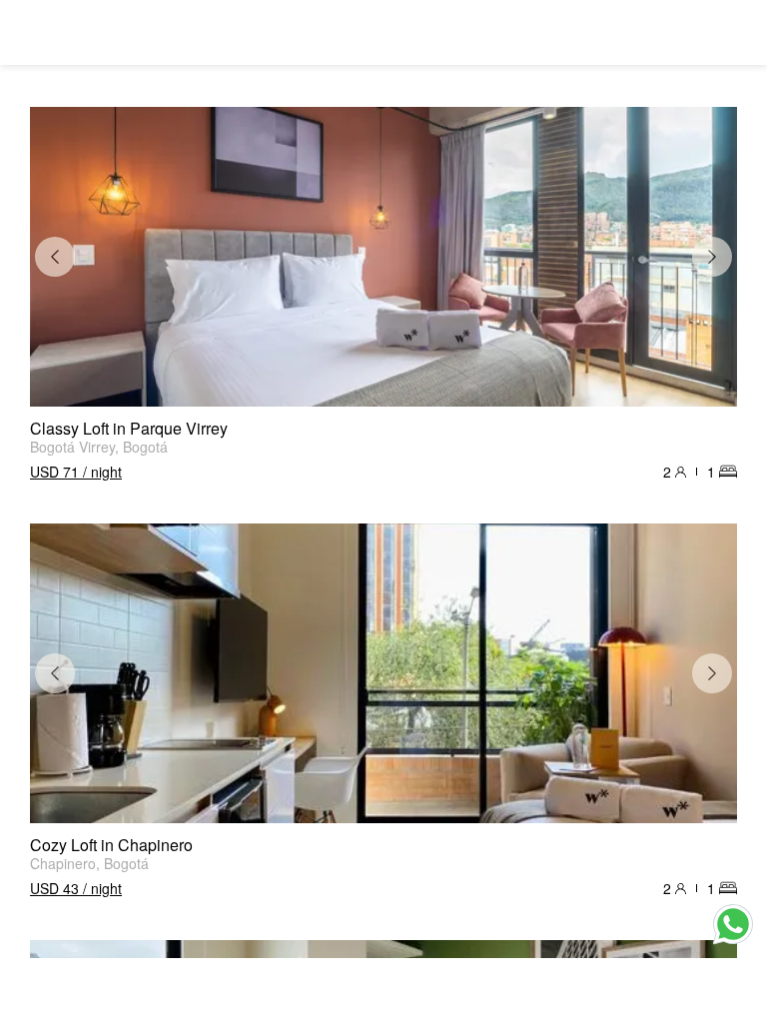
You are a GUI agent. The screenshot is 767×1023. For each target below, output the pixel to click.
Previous (55, 257)
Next (712, 257)
